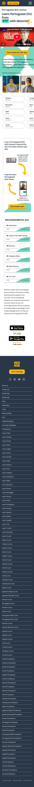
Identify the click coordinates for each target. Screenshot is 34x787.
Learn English (6, 449)
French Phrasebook (8, 679)
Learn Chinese (7, 437)
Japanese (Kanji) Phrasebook (11, 710)
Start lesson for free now (17, 52)
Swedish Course (7, 639)
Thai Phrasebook (7, 762)
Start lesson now (17, 206)
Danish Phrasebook (8, 667)
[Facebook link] (10, 379)
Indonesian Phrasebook (10, 703)
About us (5, 385)
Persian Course (7, 607)
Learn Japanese (7, 485)
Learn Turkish (6, 528)
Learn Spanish (7, 512)
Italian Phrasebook (8, 706)
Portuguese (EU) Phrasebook (11, 738)
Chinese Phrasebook (9, 663)
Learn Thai (5, 524)
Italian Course (6, 588)
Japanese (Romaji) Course (10, 596)
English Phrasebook (8, 675)
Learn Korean (6, 489)
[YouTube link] (19, 379)
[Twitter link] (14, 379)
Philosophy (5, 405)
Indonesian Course (8, 584)
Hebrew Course (7, 572)
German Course (7, 564)
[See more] (30, 3)
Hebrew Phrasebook (9, 691)
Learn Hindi (6, 469)
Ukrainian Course (8, 651)
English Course (7, 556)
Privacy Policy (17, 780)
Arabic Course (6, 540)
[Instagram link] (23, 379)
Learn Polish (6, 500)
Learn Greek (6, 461)
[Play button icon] (11, 84)
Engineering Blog (8, 421)
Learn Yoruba (6, 536)
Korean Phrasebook (8, 718)
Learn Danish (6, 441)
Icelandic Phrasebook (9, 699)
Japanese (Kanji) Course (10, 592)
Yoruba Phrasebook (8, 774)
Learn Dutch (6, 445)
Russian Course (7, 623)
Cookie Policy (27, 780)
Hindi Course (6, 576)
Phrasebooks (6, 429)
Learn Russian (6, 508)
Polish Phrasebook (8, 730)
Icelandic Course (7, 580)
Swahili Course (7, 635)
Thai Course (6, 643)
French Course (7, 560)
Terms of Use (7, 780)
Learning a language (9, 425)
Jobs (3, 417)
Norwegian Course (8, 603)
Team (4, 409)
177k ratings (17, 334)
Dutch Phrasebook (8, 671)
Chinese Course (7, 544)
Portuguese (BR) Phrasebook (11, 734)
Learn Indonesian (8, 477)
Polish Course (6, 611)
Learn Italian (6, 481)
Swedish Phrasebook (9, 758)
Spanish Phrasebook (9, 750)
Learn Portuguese (8, 504)
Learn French (6, 453)
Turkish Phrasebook (9, 766)
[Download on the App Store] (17, 327)
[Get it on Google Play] (17, 338)
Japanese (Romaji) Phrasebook (12, 714)
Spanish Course (7, 631)
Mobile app (6, 397)
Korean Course (7, 599)
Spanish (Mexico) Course (10, 627)
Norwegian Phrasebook (10, 722)
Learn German (7, 457)
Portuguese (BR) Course (10, 615)
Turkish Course (7, 647)
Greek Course (6, 568)
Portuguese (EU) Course (10, 619)
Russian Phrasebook (9, 742)
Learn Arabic (6, 433)
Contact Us (5, 389)
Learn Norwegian (8, 492)
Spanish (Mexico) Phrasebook (12, 746)
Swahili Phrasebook (8, 754)
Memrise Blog (6, 413)
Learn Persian (6, 496)
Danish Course (7, 548)
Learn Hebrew (6, 465)
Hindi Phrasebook (8, 695)
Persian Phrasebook (8, 726)
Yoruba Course (7, 655)
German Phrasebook (9, 683)
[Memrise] (4, 3)
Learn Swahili (6, 516)
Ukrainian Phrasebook (9, 770)
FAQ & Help (5, 393)
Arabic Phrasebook (8, 659)
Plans (4, 401)
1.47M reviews (17, 344)
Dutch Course (6, 552)
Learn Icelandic (7, 473)
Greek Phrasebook (8, 687)
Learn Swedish (7, 520)
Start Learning (13, 3)
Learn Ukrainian (7, 532)
